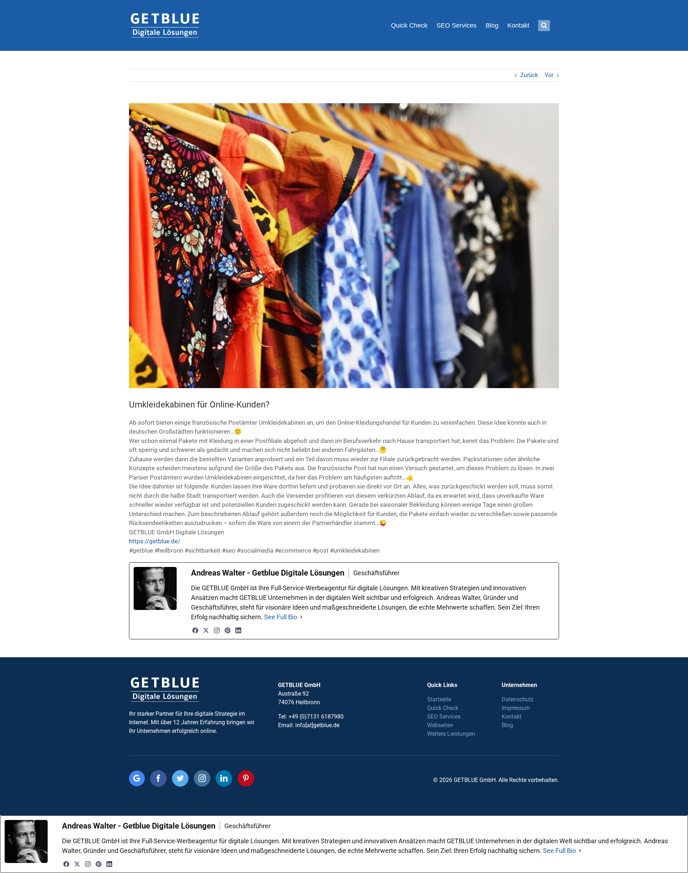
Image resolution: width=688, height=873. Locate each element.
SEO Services (443, 716)
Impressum (516, 708)
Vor (549, 75)
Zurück (529, 75)
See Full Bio (280, 617)
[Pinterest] (227, 630)
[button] (544, 25)
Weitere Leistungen (451, 733)
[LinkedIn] (238, 630)
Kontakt (511, 716)
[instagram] (202, 778)
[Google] (137, 778)
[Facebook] (195, 630)
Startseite (439, 699)
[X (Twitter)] (206, 630)
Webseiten (440, 725)
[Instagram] (216, 630)
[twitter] (180, 778)
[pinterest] (246, 778)
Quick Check (442, 708)
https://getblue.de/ (154, 541)
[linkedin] (224, 778)
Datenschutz (518, 699)
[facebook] (158, 778)
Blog (507, 725)
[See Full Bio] (301, 617)
